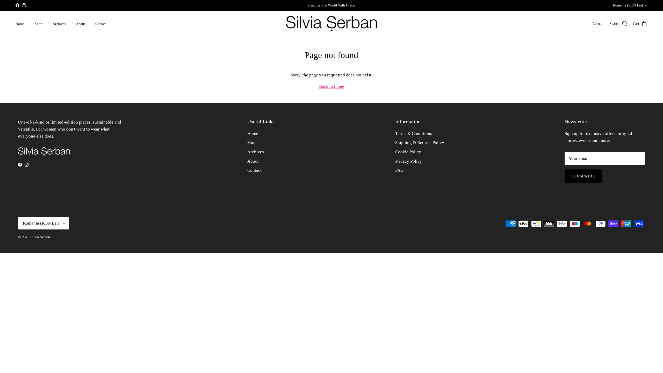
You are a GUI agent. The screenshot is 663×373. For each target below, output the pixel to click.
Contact (100, 24)
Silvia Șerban (40, 237)
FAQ (399, 170)
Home (20, 24)
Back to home (331, 86)
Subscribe (583, 176)
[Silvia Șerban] (331, 24)
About (80, 24)
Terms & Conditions (413, 133)
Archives (59, 24)
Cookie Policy (408, 151)
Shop (38, 24)
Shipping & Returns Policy (419, 142)
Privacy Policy (408, 161)
